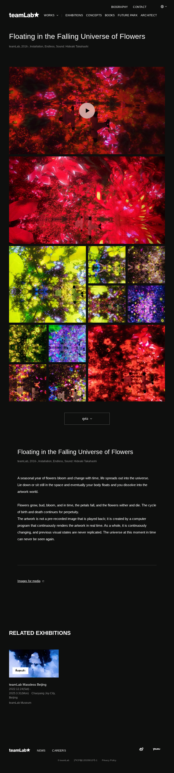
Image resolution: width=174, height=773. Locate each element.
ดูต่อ (85, 418)
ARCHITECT (149, 15)
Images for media (28, 581)
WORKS (49, 15)
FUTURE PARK (128, 15)
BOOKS (110, 15)
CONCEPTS (94, 15)
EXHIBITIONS (74, 15)
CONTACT (139, 7)
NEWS (41, 750)
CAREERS (59, 750)
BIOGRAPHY (119, 7)
